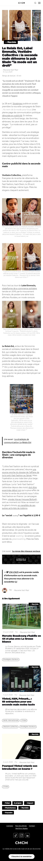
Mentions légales (21, 828)
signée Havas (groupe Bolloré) (22, 499)
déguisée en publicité (12, 116)
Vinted (23, 720)
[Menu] (39, 3)
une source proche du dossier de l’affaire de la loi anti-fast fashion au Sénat (20, 473)
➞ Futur (6, 803)
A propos (18, 803)
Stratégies (17, 104)
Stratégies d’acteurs (10, 659)
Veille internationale (10, 720)
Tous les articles (21, 826)
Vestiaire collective (10, 726)
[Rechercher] (35, 3)
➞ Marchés (10, 42)
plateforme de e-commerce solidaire (19, 289)
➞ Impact (29, 803)
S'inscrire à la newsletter (21, 856)
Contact (32, 826)
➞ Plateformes (9, 808)
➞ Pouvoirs (8, 813)
